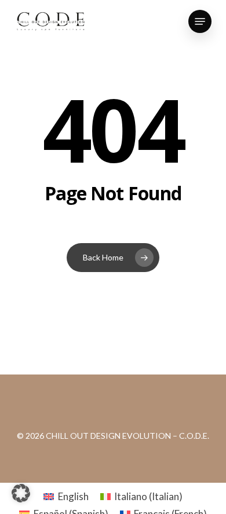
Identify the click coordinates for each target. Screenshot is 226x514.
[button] (200, 21)
